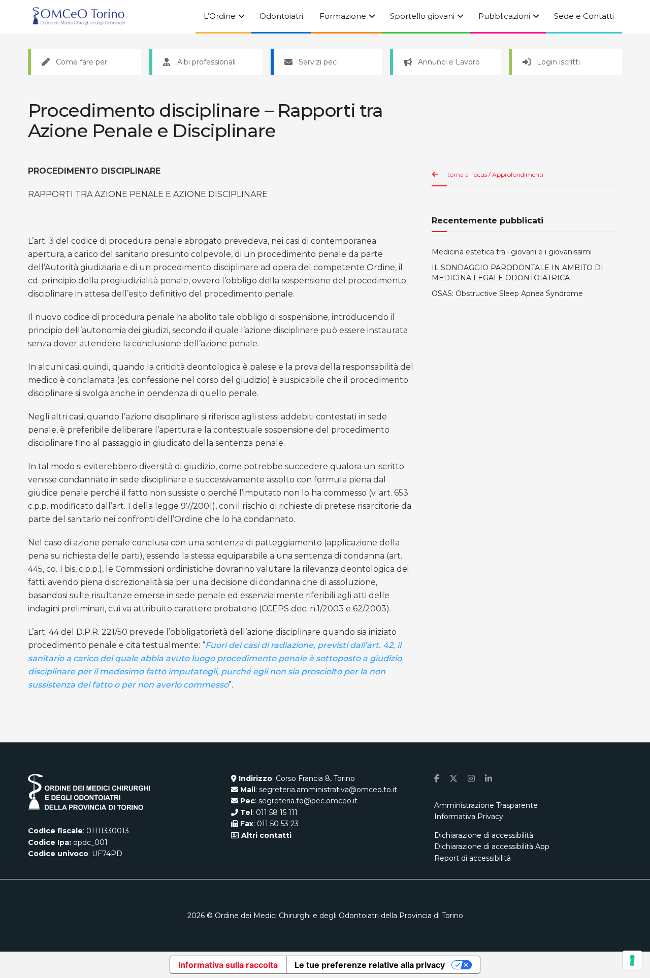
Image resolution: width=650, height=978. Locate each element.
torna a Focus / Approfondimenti (495, 174)
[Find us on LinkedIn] (488, 779)
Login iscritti (558, 62)
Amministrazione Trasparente (486, 805)
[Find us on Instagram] (471, 779)
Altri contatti (265, 835)
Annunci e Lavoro (449, 62)
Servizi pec (318, 62)
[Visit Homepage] (78, 16)
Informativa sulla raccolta (228, 965)
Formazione (342, 16)
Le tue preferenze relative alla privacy (370, 965)
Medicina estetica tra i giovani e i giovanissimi (512, 251)
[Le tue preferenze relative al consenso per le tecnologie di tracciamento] (632, 960)
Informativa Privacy (468, 816)
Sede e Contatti (584, 16)
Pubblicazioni (504, 16)
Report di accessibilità (472, 858)
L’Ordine (220, 16)
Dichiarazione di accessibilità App (491, 846)
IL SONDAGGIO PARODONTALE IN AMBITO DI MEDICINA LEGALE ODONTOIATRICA (517, 272)
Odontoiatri (281, 16)
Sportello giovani (422, 16)
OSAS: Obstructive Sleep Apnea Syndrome (507, 293)
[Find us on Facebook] (436, 779)
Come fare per (81, 62)
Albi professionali (206, 62)
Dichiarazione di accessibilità (483, 835)
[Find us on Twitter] (453, 779)
